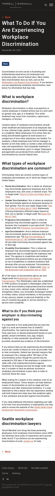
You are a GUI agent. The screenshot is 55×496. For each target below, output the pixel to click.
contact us (28, 441)
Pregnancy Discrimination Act (34, 228)
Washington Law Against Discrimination (20, 82)
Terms (5, 473)
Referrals (22, 468)
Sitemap (16, 473)
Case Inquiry (8, 468)
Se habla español (39, 468)
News (5, 64)
